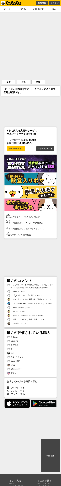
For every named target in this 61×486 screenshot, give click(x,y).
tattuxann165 (16, 369)
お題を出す (38, 9)
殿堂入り (12, 483)
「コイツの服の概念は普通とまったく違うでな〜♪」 (31, 303)
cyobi (13, 365)
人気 (23, 82)
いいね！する (17, 387)
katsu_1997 (15, 361)
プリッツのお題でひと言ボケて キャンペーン (25, 228)
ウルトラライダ (17, 357)
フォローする (17, 390)
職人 (54, 9)
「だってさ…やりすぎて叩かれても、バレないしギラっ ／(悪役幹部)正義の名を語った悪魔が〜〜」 (31, 286)
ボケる (23, 9)
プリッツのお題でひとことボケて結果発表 (24, 222)
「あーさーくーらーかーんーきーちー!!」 (27, 315)
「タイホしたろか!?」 (19, 311)
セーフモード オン (16, 149)
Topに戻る (50, 456)
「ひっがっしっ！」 (18, 323)
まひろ (13, 373)
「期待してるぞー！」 (19, 291)
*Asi (12, 353)
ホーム (7, 9)
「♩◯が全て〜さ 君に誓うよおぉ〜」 (26, 295)
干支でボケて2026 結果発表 (18, 233)
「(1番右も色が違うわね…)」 (22, 307)
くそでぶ (14, 345)
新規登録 (42, 3)
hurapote (14, 341)
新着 (9, 82)
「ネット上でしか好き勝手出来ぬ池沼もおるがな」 (31, 299)
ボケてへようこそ (45, 149)
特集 (38, 82)
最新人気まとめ (43, 483)
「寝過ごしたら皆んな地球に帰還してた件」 (28, 319)
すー (12, 349)
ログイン (54, 3)
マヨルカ (14, 337)
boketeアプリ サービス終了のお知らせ (23, 216)
